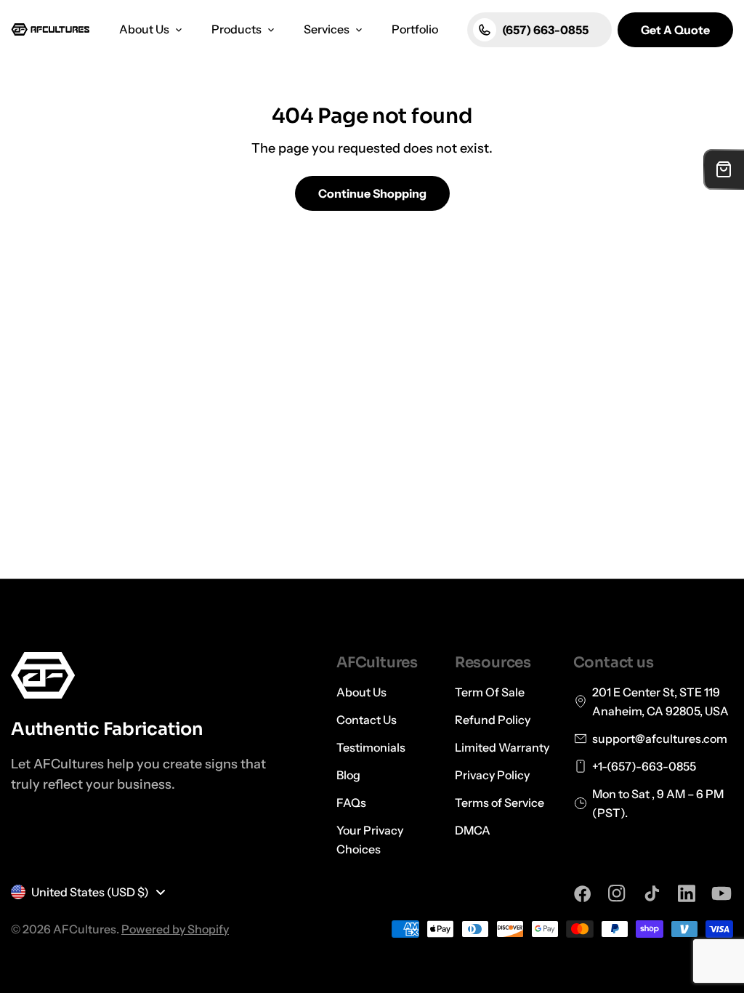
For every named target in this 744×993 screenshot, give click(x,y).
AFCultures (84, 929)
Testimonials (370, 747)
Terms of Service (499, 802)
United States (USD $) (90, 892)
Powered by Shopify (175, 929)
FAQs (351, 802)
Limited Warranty (502, 747)
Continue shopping (372, 193)
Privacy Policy (492, 775)
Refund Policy (492, 719)
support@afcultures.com (659, 738)
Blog (348, 775)
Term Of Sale (490, 692)
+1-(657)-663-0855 (644, 766)
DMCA (472, 830)
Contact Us (366, 719)
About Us (361, 692)
